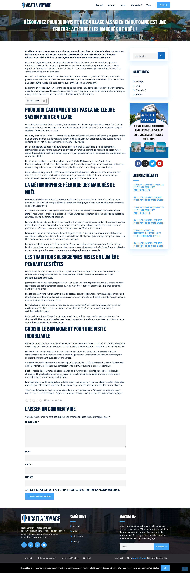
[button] (163, 5)
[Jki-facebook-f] (24, 545)
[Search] (161, 55)
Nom (28, 451)
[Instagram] (145, 163)
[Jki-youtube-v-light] (44, 545)
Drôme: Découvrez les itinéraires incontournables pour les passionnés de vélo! (147, 233)
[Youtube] (159, 163)
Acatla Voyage (139, 557)
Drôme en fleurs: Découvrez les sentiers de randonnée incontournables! (148, 187)
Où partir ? (136, 5)
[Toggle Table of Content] (43, 101)
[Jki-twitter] (30, 545)
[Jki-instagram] (37, 545)
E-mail (29, 464)
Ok (165, 568)
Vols (148, 5)
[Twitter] (152, 163)
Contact (87, 558)
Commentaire (32, 422)
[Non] (185, 569)
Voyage (111, 5)
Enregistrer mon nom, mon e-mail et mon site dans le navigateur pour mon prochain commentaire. (73, 490)
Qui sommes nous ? (46, 558)
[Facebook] (138, 163)
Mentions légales (70, 558)
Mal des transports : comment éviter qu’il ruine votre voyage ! (149, 199)
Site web (29, 477)
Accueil (99, 5)
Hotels (123, 5)
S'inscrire (160, 547)
